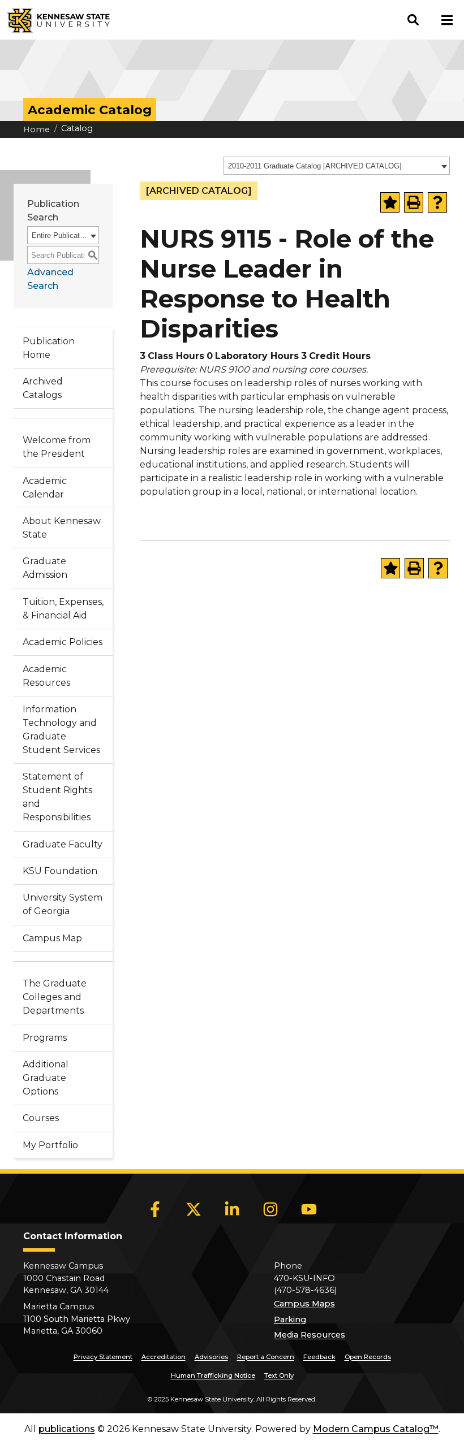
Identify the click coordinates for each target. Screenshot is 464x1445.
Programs (45, 1037)
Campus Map (52, 938)
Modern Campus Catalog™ (376, 1429)
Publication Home (49, 348)
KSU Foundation (60, 871)
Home (36, 129)
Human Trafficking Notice (213, 1375)
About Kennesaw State (62, 528)
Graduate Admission (45, 568)
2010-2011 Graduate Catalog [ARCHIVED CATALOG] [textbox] (315, 166)
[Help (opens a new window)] (437, 202)
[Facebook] (155, 1209)
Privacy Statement (103, 1357)
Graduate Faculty (62, 844)
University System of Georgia (62, 904)
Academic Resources (46, 676)
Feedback (319, 1357)
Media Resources (309, 1335)
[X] (193, 1209)
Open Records (368, 1357)
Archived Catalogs (43, 388)
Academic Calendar (45, 487)
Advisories (211, 1357)
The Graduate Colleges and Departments (55, 997)
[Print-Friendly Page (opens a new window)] (413, 202)
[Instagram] (270, 1209)
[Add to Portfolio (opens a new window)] (389, 202)
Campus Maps (304, 1304)
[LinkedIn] (232, 1209)
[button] (413, 20)
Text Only (279, 1375)
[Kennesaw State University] (55, 20)
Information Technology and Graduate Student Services (61, 729)
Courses (41, 1118)
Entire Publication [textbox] (59, 235)
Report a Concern (265, 1357)
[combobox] (337, 166)
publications (66, 1429)
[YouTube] (309, 1209)
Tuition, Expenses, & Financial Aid (63, 608)
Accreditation (163, 1357)
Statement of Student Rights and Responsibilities (57, 797)
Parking (290, 1319)
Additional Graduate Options (45, 1078)
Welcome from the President (57, 447)
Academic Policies (62, 642)
